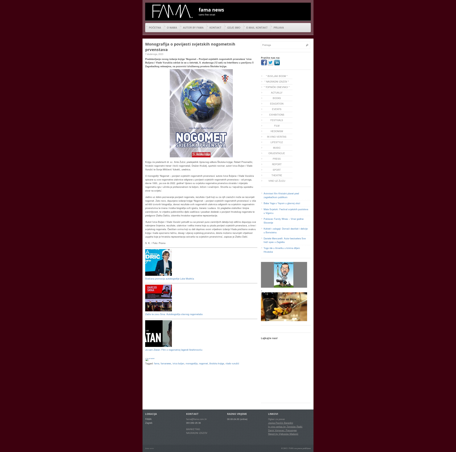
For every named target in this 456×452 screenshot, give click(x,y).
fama (156, 363)
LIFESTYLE (277, 142)
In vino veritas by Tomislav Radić (285, 426)
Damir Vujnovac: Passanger (282, 430)
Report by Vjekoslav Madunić (283, 433)
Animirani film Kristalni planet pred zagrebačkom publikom (281, 195)
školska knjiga (216, 363)
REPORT (277, 164)
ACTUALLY (277, 92)
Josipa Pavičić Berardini (280, 422)
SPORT (277, 169)
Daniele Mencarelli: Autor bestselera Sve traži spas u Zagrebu (285, 240)
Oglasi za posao (276, 419)
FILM (276, 125)
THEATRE (276, 175)
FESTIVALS (276, 120)
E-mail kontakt (257, 27)
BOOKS (277, 98)
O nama (172, 27)
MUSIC (277, 147)
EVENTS (276, 109)
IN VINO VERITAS (276, 136)
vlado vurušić (232, 363)
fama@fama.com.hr (196, 419)
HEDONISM (277, 131)
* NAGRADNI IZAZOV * (277, 81)
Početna (155, 27)
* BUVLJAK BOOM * (276, 76)
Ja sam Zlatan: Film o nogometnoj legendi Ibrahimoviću (173, 349)
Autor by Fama (193, 27)
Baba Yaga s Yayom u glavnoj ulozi (282, 203)
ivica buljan (178, 363)
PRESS (277, 158)
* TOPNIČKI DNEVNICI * (277, 87)
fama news (149, 448)
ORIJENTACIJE (276, 153)
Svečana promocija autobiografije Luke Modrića (169, 278)
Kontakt (215, 27)
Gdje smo (233, 27)
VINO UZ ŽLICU (276, 180)
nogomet (203, 363)
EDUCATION (276, 103)
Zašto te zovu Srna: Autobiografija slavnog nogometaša (174, 314)
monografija (192, 363)
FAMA (291, 448)
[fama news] (172, 11)
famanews (166, 363)
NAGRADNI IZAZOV (196, 433)
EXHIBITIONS (276, 114)
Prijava (279, 27)
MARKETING (193, 429)
